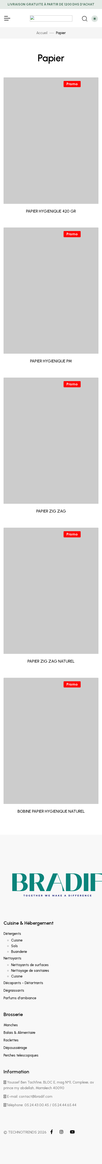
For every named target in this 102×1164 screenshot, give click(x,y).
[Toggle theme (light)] (94, 18)
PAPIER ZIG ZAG (51, 511)
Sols (14, 946)
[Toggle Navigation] (7, 18)
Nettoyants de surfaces (30, 965)
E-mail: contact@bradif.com (29, 1096)
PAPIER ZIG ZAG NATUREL (51, 661)
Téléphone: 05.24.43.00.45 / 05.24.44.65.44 (41, 1105)
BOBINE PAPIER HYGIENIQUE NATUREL (51, 811)
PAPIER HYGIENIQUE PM (51, 361)
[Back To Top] (88, 1150)
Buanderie (19, 952)
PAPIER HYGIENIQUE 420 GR (51, 211)
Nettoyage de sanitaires (30, 970)
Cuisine (17, 940)
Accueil (41, 33)
